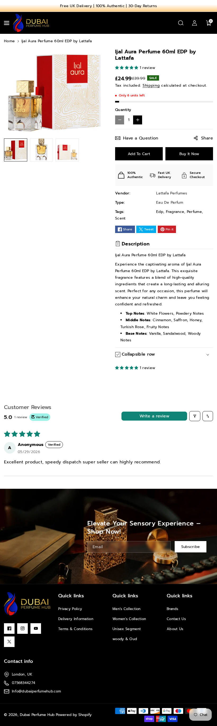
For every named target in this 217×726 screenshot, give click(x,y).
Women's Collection (129, 618)
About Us (175, 628)
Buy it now (189, 154)
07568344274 (23, 682)
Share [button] (207, 138)
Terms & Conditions (75, 628)
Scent (120, 218)
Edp (159, 212)
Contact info (18, 661)
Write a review (154, 416)
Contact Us (176, 618)
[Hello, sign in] (194, 23)
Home (9, 41)
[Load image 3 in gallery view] (67, 150)
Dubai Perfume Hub (37, 715)
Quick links (71, 595)
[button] (7, 23)
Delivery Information (75, 618)
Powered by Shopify (74, 715)
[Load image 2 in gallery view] (41, 150)
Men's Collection (126, 608)
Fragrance (175, 212)
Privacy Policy (70, 608)
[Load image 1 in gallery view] (15, 150)
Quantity (123, 110)
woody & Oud (124, 638)
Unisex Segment (126, 628)
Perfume (194, 212)
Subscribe (190, 547)
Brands (172, 608)
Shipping (151, 85)
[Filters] (194, 416)
